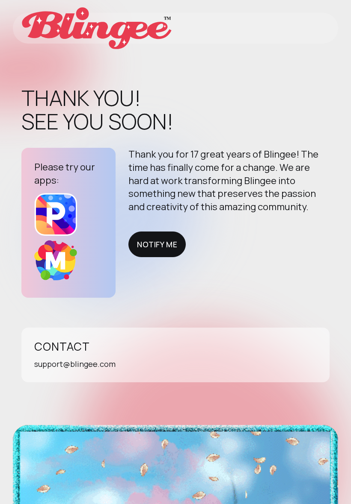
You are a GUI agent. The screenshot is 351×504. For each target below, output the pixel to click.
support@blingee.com (75, 364)
